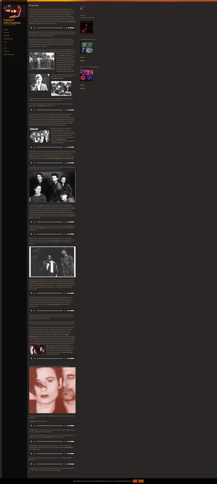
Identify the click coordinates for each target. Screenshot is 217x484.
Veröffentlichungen (8, 38)
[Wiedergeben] (31, 28)
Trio (5, 45)
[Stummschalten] (68, 28)
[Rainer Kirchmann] (14, 18)
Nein (141, 481)
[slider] (72, 27)
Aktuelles (6, 29)
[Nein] (215, 481)
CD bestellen (7, 35)
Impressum (6, 51)
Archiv (5, 48)
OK (135, 481)
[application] (52, 28)
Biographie (6, 32)
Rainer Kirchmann (12, 21)
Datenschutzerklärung (9, 54)
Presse (5, 42)
